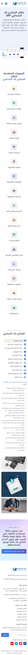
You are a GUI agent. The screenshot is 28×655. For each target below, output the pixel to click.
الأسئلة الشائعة (22, 617)
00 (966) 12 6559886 (20, 600)
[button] (6, 3)
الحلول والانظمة (22, 608)
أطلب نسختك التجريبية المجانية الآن (14, 551)
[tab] (15, 341)
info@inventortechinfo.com (18, 598)
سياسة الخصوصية (21, 619)
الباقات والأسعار (22, 614)
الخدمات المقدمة (21, 611)
